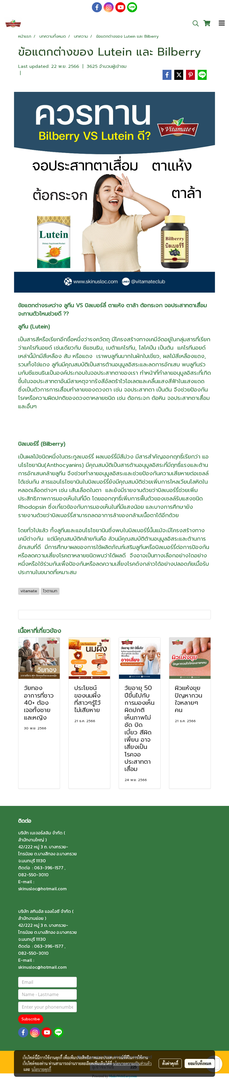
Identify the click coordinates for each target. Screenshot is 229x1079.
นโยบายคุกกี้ (41, 1069)
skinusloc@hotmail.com (42, 888)
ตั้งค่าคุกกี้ (170, 1063)
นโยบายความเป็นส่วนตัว (132, 1063)
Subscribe (31, 1019)
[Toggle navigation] (222, 23)
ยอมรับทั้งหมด (199, 1063)
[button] (193, 23)
